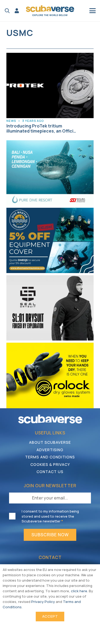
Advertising (50, 449)
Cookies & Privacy (50, 464)
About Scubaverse (50, 442)
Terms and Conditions (50, 456)
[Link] (17, 10)
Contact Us (50, 471)
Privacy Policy (43, 601)
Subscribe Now (50, 535)
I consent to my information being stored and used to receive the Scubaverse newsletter (50, 516)
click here (79, 591)
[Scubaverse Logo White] (50, 419)
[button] (7, 10)
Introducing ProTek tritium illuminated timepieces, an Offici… (41, 128)
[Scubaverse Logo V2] (50, 10)
